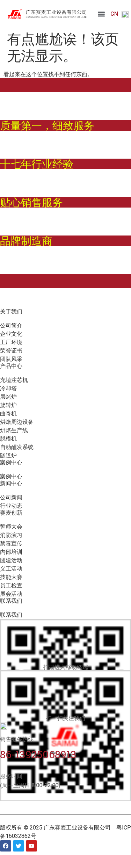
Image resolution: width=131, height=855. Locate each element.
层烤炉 (8, 396)
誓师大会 (11, 526)
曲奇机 (8, 413)
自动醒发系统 (17, 447)
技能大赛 (11, 577)
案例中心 (11, 476)
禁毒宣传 (11, 543)
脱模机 (8, 438)
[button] (101, 14)
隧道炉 (8, 455)
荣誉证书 (11, 350)
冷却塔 (8, 388)
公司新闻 (11, 497)
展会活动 (11, 593)
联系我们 (11, 614)
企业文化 (11, 334)
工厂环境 (11, 342)
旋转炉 (8, 405)
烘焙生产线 (14, 430)
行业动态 (11, 505)
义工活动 (11, 568)
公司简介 (11, 325)
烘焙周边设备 (17, 422)
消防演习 (11, 535)
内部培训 (11, 552)
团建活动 (11, 560)
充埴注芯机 (14, 380)
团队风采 (11, 359)
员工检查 (11, 585)
